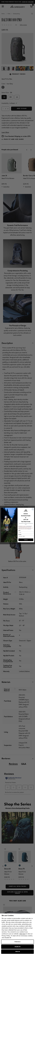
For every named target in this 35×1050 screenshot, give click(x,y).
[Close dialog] (33, 509)
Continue (26, 539)
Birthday (19, 534)
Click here (22, 934)
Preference (18, 941)
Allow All (17, 951)
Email (19, 530)
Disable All (17, 946)
